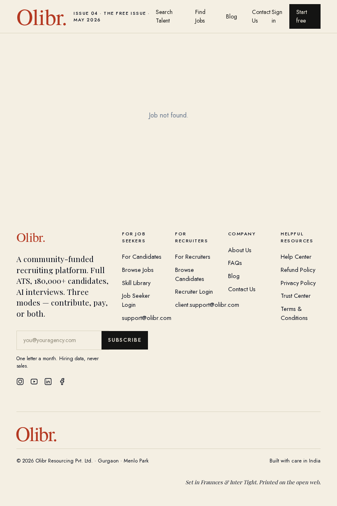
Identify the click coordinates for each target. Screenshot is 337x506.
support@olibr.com (146, 317)
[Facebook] (62, 381)
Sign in (277, 16)
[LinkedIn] (48, 381)
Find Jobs (200, 16)
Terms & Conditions (294, 313)
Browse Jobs (138, 269)
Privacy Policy (298, 282)
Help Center (296, 256)
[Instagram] (20, 381)
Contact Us (261, 16)
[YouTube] (34, 381)
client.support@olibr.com (207, 304)
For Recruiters (192, 256)
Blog (231, 16)
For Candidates (142, 256)
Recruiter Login (194, 291)
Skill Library (136, 282)
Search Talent (164, 16)
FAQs (235, 262)
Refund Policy (298, 269)
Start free (301, 16)
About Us (240, 250)
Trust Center (296, 295)
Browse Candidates (189, 274)
